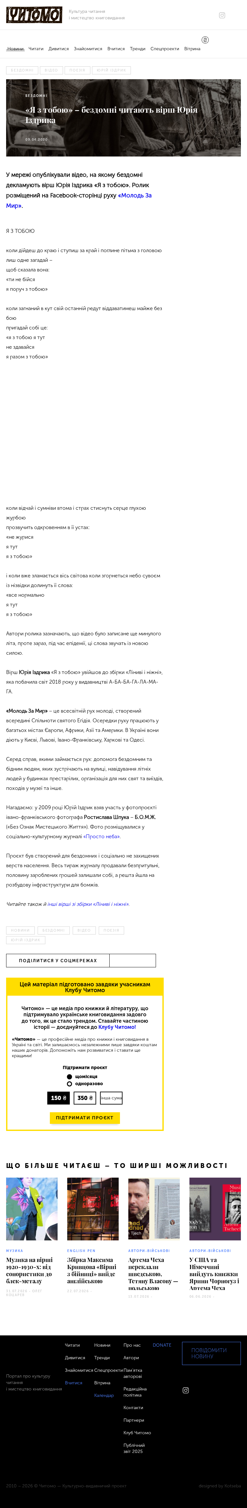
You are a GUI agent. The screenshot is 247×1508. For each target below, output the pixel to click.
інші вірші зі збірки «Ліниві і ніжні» (87, 904)
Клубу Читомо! (117, 1027)
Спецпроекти (165, 49)
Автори (131, 1358)
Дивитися (59, 49)
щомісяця (86, 1076)
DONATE (162, 1345)
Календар (104, 1395)
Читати (36, 49)
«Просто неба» (101, 836)
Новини (15, 49)
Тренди (137, 49)
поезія (77, 70)
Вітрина (192, 49)
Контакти (133, 1407)
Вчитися (116, 49)
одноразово (89, 1083)
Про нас (132, 1345)
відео (51, 70)
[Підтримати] (205, 40)
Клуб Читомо (137, 1433)
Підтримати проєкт (85, 1118)
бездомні (22, 70)
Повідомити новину (209, 1353)
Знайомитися (88, 49)
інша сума (111, 1098)
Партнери (134, 1420)
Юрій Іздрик (111, 70)
